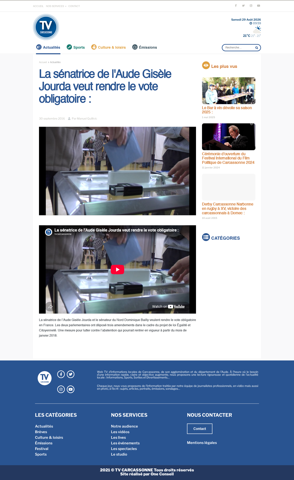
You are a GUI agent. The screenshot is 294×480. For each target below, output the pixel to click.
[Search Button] (257, 47)
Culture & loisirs (112, 47)
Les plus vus (223, 66)
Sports (79, 47)
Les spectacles (124, 449)
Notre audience (124, 426)
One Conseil (162, 474)
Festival (208, 274)
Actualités (51, 47)
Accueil (43, 62)
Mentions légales (202, 443)
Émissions (148, 47)
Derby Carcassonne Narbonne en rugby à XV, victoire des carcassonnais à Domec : (227, 208)
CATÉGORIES (225, 238)
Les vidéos (120, 432)
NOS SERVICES (55, 6)
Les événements (125, 443)
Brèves (208, 257)
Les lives (118, 437)
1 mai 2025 (208, 117)
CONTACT (74, 6)
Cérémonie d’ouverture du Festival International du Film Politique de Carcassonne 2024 (228, 158)
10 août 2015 (209, 217)
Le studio (119, 454)
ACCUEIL (38, 6)
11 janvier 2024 (211, 167)
